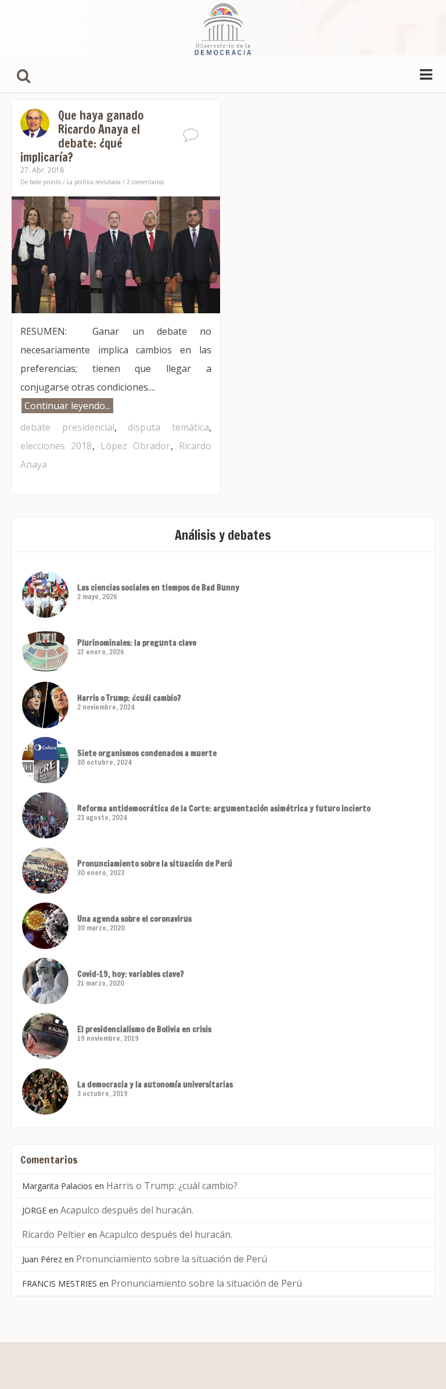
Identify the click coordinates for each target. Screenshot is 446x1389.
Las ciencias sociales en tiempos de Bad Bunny (158, 587)
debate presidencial (67, 427)
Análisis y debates (223, 535)
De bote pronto (40, 182)
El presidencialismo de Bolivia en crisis (144, 1029)
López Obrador (135, 445)
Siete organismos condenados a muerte (147, 753)
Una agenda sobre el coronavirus (134, 919)
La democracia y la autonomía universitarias (155, 1084)
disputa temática (168, 427)
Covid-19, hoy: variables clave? (130, 974)
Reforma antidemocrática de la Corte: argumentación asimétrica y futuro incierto (224, 808)
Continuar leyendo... (67, 405)
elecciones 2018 (56, 445)
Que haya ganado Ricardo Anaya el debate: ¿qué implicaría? (81, 136)
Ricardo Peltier (53, 1234)
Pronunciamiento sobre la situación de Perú (154, 863)
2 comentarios (145, 182)
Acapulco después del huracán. (126, 1210)
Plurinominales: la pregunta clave (136, 643)
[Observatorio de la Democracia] (223, 27)
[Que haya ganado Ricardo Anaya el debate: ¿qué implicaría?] (116, 253)
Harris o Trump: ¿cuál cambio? (129, 698)
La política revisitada (94, 182)
